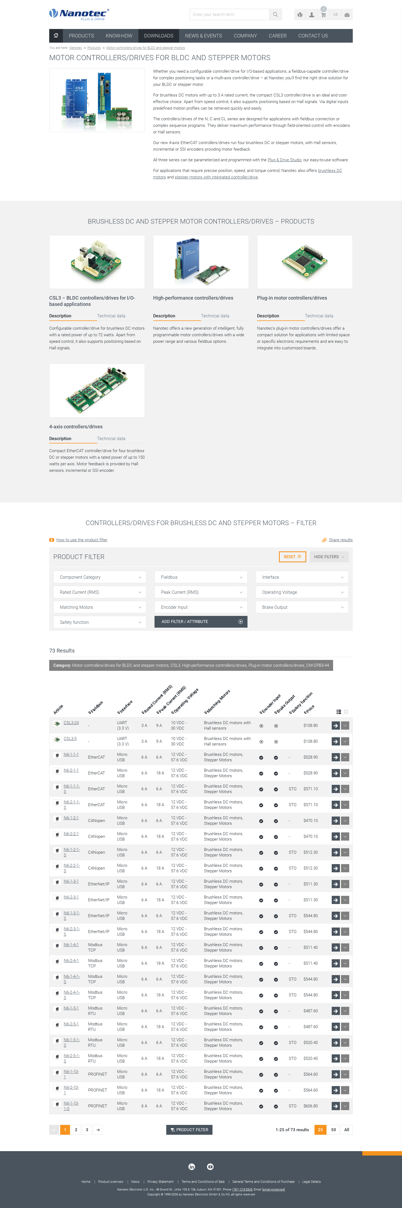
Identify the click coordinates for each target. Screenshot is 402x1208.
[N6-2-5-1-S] (58, 1056)
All (346, 1129)
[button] (311, 14)
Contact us (313, 36)
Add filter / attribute (185, 621)
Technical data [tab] (111, 315)
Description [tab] (60, 315)
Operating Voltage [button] (279, 592)
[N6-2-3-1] (58, 897)
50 (333, 1129)
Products (81, 36)
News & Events (203, 36)
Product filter (192, 1129)
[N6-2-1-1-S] (58, 802)
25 (320, 1129)
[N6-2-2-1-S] (58, 866)
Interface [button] (270, 577)
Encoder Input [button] (174, 607)
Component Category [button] (80, 577)
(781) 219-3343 (242, 1189)
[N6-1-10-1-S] (58, 1104)
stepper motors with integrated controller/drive (216, 177)
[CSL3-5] (58, 739)
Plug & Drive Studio (284, 159)
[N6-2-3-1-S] (58, 929)
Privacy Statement (160, 1182)
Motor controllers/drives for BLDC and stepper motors (145, 48)
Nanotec (75, 48)
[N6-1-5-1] (58, 1008)
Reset (290, 556)
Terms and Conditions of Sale (203, 1182)
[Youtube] (210, 1166)
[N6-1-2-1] (58, 818)
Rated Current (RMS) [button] (79, 592)
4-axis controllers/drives (76, 426)
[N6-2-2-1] (58, 834)
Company (245, 36)
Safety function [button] (74, 622)
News (135, 1182)
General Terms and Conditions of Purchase (263, 1182)
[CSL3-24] (58, 723)
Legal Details (311, 1182)
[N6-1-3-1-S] (58, 913)
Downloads (158, 36)
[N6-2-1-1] (58, 771)
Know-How (119, 36)
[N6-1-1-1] (58, 755)
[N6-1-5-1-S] (58, 1040)
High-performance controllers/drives (193, 298)
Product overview (110, 1182)
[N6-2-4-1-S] (58, 993)
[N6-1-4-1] (58, 945)
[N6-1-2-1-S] (58, 850)
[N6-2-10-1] (58, 1088)
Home (85, 1182)
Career (278, 36)
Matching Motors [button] (76, 607)
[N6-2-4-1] (58, 961)
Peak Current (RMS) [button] (180, 592)
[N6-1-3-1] (58, 882)
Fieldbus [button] (169, 577)
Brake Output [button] (274, 607)
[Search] (275, 14)
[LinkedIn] (191, 1166)
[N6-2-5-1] (58, 1024)
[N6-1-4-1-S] (58, 977)
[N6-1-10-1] (58, 1072)
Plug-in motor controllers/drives (292, 298)
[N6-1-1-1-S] (58, 786)
